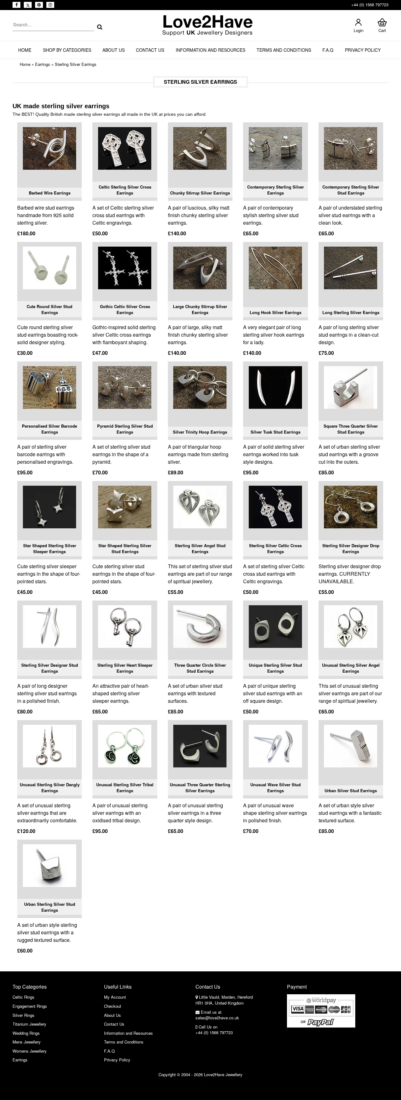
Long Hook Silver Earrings (275, 312)
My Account (115, 997)
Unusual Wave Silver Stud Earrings (275, 788)
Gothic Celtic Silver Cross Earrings (125, 309)
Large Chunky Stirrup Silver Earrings (200, 309)
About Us (113, 50)
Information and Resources (210, 50)
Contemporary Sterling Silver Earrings (275, 190)
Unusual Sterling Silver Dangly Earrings (50, 788)
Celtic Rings (23, 997)
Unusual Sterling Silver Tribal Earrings (125, 788)
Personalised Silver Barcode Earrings (49, 429)
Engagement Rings (30, 1006)
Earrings (42, 64)
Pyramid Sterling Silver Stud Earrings (125, 429)
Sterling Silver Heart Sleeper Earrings (125, 668)
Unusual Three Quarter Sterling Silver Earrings (200, 788)
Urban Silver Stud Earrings (351, 790)
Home (24, 50)
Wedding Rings (26, 1033)
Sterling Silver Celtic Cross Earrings (275, 548)
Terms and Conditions (284, 50)
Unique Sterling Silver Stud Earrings (275, 668)
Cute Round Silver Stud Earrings (49, 309)
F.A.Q (327, 50)
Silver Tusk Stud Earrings (275, 432)
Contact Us (150, 50)
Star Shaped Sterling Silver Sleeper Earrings (49, 548)
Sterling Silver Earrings (75, 64)
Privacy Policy (363, 50)
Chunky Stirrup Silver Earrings (200, 193)
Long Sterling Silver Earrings (350, 312)
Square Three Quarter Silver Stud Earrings (351, 429)
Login (358, 30)
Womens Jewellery (30, 1051)
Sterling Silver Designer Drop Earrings (350, 548)
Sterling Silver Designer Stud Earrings (49, 668)
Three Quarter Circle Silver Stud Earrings (200, 668)
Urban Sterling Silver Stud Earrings (49, 907)
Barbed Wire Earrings (49, 193)
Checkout (112, 1006)
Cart (382, 30)
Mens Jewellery (27, 1042)
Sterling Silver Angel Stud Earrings (200, 548)
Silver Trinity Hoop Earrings (200, 432)
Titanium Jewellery (29, 1024)
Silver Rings (23, 1015)
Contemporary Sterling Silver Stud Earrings (350, 190)
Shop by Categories (67, 50)
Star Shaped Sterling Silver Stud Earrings (124, 548)
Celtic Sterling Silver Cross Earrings (125, 190)
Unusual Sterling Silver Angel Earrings (351, 668)
